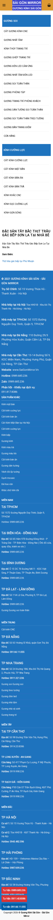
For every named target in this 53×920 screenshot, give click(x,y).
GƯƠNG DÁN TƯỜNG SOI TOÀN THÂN (23, 109)
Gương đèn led (9, 696)
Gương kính (7, 441)
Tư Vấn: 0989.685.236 (14, 890)
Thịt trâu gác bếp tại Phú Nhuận (18, 261)
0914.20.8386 (17, 746)
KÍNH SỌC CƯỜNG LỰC (16, 204)
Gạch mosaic (8, 478)
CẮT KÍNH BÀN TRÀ (14, 186)
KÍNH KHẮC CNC (12, 195)
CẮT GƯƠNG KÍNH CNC (16, 31)
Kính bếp (5, 435)
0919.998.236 (17, 771)
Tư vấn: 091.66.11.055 (14, 906)
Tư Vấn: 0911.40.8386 (14, 898)
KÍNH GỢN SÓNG (12, 212)
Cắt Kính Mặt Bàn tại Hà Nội (15, 422)
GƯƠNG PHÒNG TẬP (14, 92)
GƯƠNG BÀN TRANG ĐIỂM (17, 127)
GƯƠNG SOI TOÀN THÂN (16, 83)
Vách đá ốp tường (10, 471)
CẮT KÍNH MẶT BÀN (14, 169)
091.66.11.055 (17, 652)
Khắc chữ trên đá (10, 490)
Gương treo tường (10, 690)
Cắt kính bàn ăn (9, 416)
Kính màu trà (7, 447)
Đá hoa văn (7, 484)
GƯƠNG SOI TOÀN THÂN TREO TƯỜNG (24, 118)
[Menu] (4, 5)
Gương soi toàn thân (19, 610)
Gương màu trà (8, 453)
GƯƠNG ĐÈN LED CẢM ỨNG (18, 66)
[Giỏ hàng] (49, 5)
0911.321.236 (17, 678)
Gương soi (18, 684)
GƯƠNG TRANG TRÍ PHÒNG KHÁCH (22, 101)
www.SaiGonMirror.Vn (26, 369)
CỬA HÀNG (9, 135)
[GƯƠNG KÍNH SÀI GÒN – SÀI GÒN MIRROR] (26, 5)
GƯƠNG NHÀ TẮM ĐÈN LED (18, 74)
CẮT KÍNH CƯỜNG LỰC (16, 160)
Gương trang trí (9, 714)
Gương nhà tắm (9, 702)
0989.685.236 (19, 375)
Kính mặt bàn (8, 404)
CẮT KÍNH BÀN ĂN (13, 177)
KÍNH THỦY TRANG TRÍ (16, 48)
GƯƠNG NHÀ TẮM (13, 40)
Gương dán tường (10, 465)
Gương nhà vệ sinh (10, 708)
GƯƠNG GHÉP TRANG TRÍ (17, 57)
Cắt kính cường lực (11, 410)
